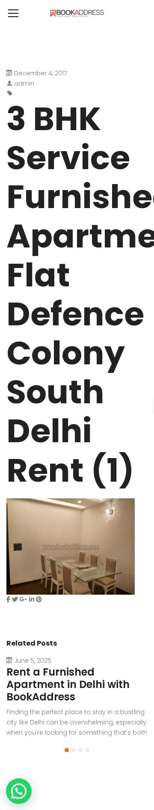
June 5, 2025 (32, 660)
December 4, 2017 (40, 73)
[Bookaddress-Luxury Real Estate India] (77, 13)
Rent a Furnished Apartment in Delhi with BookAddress (68, 684)
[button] (66, 750)
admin (24, 83)
